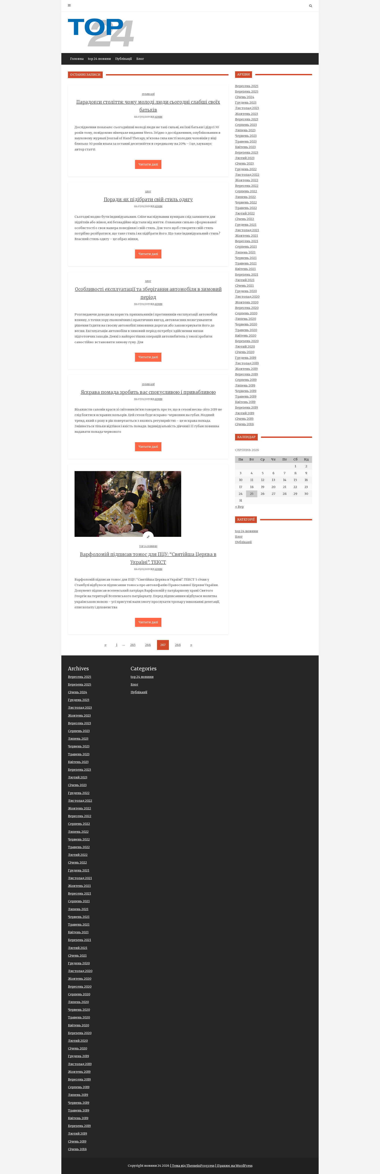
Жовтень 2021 (246, 236)
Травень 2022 (246, 208)
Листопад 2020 (247, 297)
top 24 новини (99, 59)
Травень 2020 (246, 330)
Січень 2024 (244, 97)
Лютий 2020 (245, 347)
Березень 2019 (246, 407)
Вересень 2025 (246, 86)
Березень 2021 (246, 275)
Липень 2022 (245, 197)
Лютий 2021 (244, 280)
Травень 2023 (246, 141)
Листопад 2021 (247, 230)
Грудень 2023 (245, 103)
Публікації (123, 59)
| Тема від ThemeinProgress (192, 1166)
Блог (140, 59)
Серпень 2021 (246, 247)
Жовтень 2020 (246, 302)
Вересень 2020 (247, 308)
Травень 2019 (245, 396)
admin (158, 117)
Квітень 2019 (245, 402)
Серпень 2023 (246, 125)
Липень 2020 (245, 319)
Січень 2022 (244, 219)
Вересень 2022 (246, 186)
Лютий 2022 (245, 213)
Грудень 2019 (245, 358)
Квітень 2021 (245, 269)
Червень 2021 (246, 258)
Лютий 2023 (244, 158)
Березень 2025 (246, 92)
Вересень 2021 (246, 241)
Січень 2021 (244, 286)
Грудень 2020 (246, 291)
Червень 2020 (246, 324)
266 (148, 645)
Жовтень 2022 (246, 180)
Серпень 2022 (246, 191)
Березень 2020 (247, 341)
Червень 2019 (245, 391)
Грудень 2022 (246, 169)
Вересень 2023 (246, 119)
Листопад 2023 (247, 108)
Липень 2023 (245, 130)
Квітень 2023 (245, 147)
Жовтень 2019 (246, 369)
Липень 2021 (245, 252)
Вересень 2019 (246, 374)
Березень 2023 (246, 152)
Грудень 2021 (245, 225)
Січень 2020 (244, 352)
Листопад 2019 (247, 363)
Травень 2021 (246, 263)
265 (133, 645)
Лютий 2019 (244, 413)
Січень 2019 (244, 419)
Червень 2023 (246, 136)
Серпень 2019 (246, 380)
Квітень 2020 (245, 336)
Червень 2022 (246, 202)
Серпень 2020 (246, 313)
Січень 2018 (244, 424)
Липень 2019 (245, 385)
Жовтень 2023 (246, 114)
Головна (77, 59)
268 (178, 645)
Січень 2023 (244, 163)
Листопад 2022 (247, 175)
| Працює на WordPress (233, 1166)
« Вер (239, 507)
